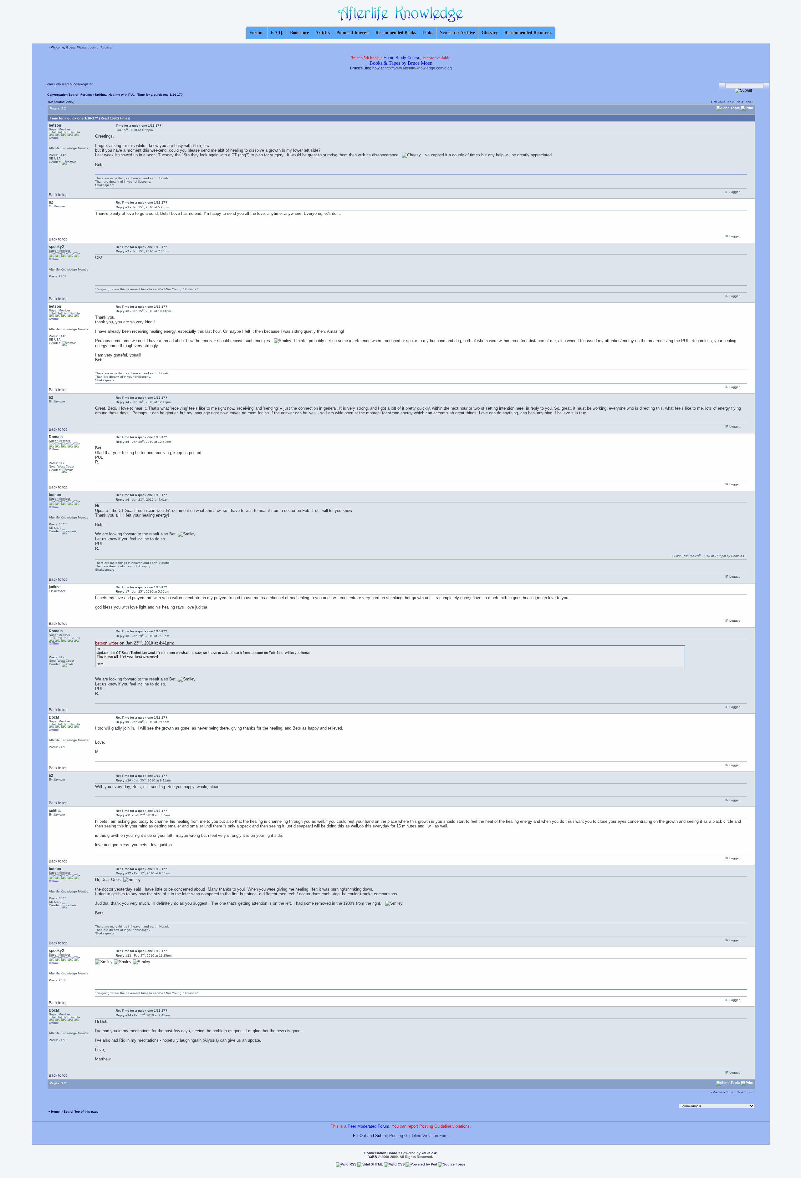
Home (49, 84)
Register (106, 47)
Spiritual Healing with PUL (115, 94)
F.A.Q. (277, 32)
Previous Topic (723, 102)
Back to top (58, 195)
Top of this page (86, 1111)
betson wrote (106, 643)
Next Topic (744, 102)
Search (66, 84)
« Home (54, 1111)
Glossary (490, 32)
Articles (322, 32)
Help (57, 84)
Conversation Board (62, 94)
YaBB (372, 1157)
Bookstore (299, 32)
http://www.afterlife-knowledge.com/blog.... (420, 68)
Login (92, 47)
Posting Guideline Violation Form (419, 1135)
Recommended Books (395, 32)
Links (427, 32)
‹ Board (67, 1111)
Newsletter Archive (457, 32)
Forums (86, 94)
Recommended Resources (528, 32)
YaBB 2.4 (428, 1153)
